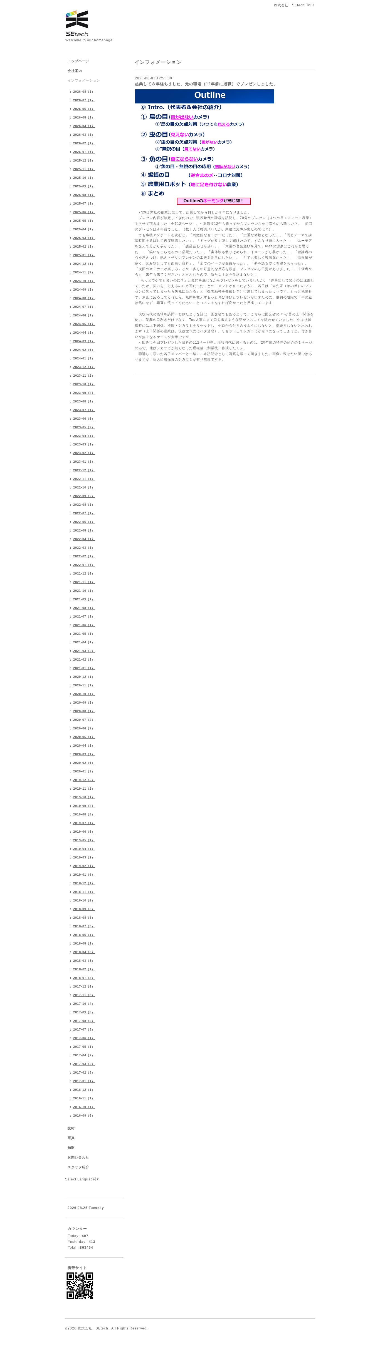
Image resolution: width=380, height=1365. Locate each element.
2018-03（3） (84, 960)
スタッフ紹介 (78, 1167)
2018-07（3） (84, 926)
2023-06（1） (84, 418)
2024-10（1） (84, 281)
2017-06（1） (84, 1038)
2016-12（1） (84, 1089)
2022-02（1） (84, 556)
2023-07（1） (84, 410)
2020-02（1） (84, 762)
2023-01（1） (84, 461)
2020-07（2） (84, 719)
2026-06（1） (84, 108)
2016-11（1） (84, 1098)
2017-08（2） (84, 1021)
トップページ (78, 61)
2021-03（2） (84, 651)
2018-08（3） (84, 917)
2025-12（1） (84, 160)
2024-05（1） (84, 324)
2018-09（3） (84, 909)
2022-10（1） (84, 487)
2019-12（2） (84, 780)
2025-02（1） (84, 246)
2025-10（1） (84, 177)
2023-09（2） (84, 392)
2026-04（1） (84, 126)
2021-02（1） (84, 659)
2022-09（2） (84, 496)
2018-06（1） (84, 934)
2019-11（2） (84, 788)
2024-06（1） (84, 315)
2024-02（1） (84, 349)
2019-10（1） (84, 797)
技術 (71, 1128)
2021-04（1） (84, 642)
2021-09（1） (84, 599)
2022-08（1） (84, 504)
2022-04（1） (84, 539)
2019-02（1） (84, 866)
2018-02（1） (84, 969)
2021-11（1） (84, 582)
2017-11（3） (84, 995)
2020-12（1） (84, 676)
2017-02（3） (84, 1072)
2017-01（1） (84, 1081)
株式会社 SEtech (93, 1328)
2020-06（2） (84, 728)
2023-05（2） (84, 427)
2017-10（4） (84, 1003)
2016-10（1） (84, 1107)
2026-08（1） (84, 91)
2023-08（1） (84, 401)
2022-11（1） (84, 478)
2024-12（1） (84, 263)
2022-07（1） (84, 513)
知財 (71, 1148)
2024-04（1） (84, 332)
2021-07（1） (84, 616)
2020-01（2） (84, 771)
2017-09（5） (84, 1012)
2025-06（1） (84, 212)
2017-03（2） (84, 1064)
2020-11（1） (84, 685)
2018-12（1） (84, 883)
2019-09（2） (84, 805)
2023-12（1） (84, 367)
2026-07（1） (84, 100)
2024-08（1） (84, 298)
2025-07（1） (84, 203)
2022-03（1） (84, 547)
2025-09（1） (84, 186)
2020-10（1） (84, 694)
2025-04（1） (84, 229)
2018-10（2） (84, 900)
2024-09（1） (84, 289)
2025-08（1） (84, 195)
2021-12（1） (84, 573)
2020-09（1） (84, 702)
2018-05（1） (84, 943)
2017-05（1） (84, 1046)
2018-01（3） (84, 977)
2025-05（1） (84, 220)
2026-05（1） (84, 117)
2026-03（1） (84, 134)
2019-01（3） (84, 874)
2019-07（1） (84, 823)
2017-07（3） (84, 1029)
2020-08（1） (84, 711)
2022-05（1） (84, 530)
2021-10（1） (84, 590)
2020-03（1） (84, 754)
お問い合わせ (78, 1157)
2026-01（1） (84, 151)
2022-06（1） (84, 521)
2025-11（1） (84, 169)
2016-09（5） (84, 1115)
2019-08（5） (84, 814)
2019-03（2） (84, 857)
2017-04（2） (84, 1055)
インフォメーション (84, 80)
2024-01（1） (84, 358)
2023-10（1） (84, 384)
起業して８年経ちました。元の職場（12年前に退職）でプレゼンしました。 (206, 84)
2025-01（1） (84, 255)
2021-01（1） (84, 668)
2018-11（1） (84, 891)
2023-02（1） (84, 453)
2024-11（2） (84, 272)
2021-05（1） (84, 633)
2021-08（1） (84, 608)
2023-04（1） (84, 435)
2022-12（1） (84, 470)
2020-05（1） (84, 737)
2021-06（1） (84, 625)
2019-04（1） (84, 848)
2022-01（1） (84, 564)
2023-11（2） (84, 375)
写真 (71, 1138)
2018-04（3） (84, 952)
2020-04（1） (84, 745)
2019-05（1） (84, 840)
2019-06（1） (84, 831)
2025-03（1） (84, 238)
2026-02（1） (84, 143)
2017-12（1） (84, 986)
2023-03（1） (84, 444)
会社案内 (75, 71)
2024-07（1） (84, 306)
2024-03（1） (84, 341)
